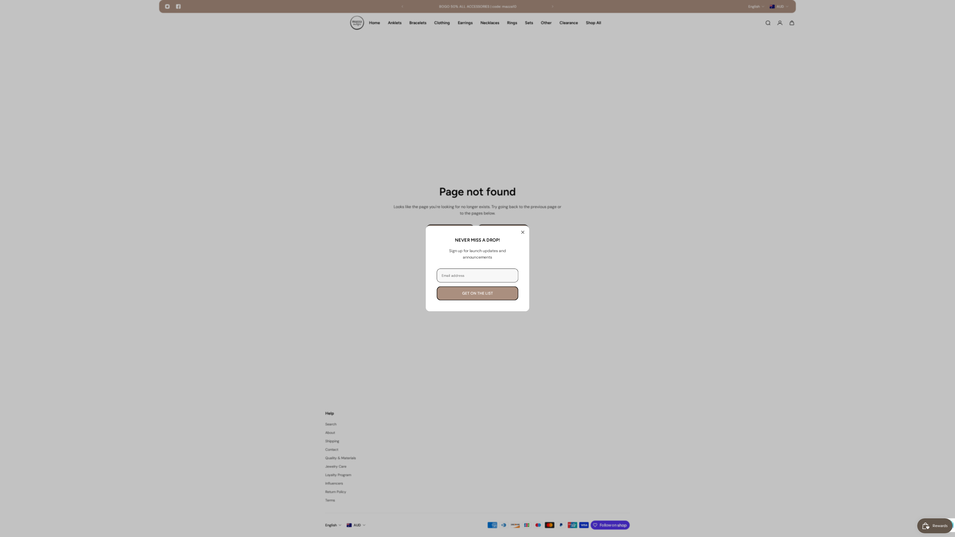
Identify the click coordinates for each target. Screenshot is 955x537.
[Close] (522, 232)
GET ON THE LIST (477, 293)
